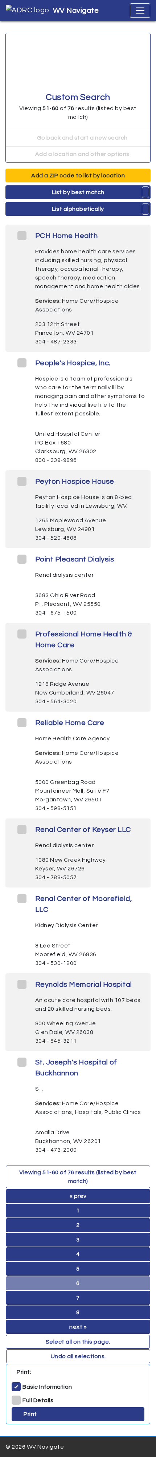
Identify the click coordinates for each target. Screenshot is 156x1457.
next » (78, 1327)
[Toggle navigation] (140, 10)
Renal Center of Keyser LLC (83, 829)
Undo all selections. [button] (78, 1356)
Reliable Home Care (69, 723)
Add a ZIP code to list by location (78, 175)
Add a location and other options (82, 154)
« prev (78, 1196)
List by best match (78, 192)
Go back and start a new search (82, 138)
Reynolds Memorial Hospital (83, 984)
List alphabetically (78, 209)
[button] (145, 192)
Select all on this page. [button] (78, 1342)
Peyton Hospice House (74, 481)
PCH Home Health (66, 236)
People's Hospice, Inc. (73, 363)
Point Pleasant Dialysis (74, 559)
